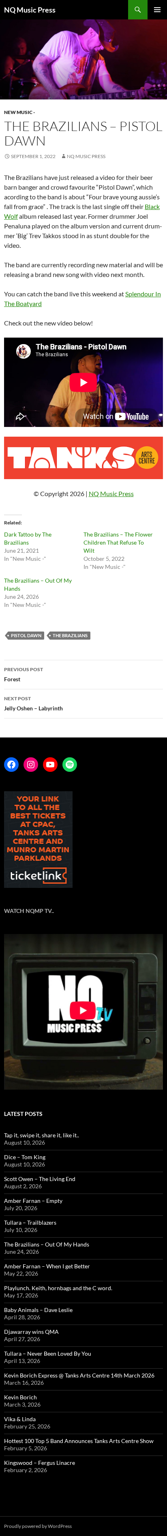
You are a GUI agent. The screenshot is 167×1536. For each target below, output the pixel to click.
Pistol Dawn (26, 635)
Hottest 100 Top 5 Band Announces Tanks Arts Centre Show (79, 1440)
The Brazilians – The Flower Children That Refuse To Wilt (118, 542)
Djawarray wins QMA (31, 1331)
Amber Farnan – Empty (33, 1200)
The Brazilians (70, 635)
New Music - (19, 112)
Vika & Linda (20, 1419)
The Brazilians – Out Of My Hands (46, 1244)
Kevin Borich (20, 1397)
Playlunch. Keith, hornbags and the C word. (58, 1288)
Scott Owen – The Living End (39, 1178)
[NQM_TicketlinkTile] (38, 838)
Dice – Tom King (24, 1157)
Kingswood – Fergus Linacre (39, 1462)
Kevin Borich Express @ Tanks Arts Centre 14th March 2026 (79, 1375)
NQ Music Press (30, 9)
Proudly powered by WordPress (38, 1526)
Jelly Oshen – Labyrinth (33, 703)
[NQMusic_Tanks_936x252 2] (83, 457)
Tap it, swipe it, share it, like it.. (41, 1135)
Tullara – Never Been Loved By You (47, 1353)
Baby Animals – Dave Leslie (38, 1309)
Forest (23, 674)
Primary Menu (157, 9)
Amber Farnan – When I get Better (47, 1266)
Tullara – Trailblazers (30, 1222)
